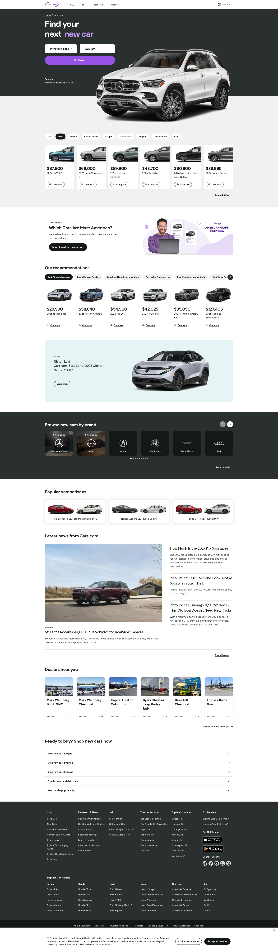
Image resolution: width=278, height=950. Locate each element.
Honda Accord (85, 899)
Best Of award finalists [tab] (88, 277)
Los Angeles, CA (179, 829)
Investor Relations (119, 925)
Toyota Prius (53, 894)
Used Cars (52, 818)
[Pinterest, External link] (228, 863)
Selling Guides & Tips (119, 834)
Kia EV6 (207, 910)
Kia (205, 884)
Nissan (91, 451)
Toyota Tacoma (54, 899)
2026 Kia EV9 (117, 313)
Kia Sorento (209, 894)
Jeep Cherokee (149, 910)
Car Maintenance (149, 845)
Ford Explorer (116, 910)
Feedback (199, 925)
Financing (52, 859)
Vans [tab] (176, 136)
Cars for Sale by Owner (58, 834)
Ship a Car (145, 829)
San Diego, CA (178, 855)
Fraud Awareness (181, 925)
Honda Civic (84, 894)
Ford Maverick (117, 889)
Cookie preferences (188, 941)
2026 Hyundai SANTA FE (186, 315)
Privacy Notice (81, 938)
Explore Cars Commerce (215, 818)
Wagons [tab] (143, 136)
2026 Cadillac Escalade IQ (213, 315)
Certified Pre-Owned (57, 829)
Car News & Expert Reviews (91, 824)
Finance (115, 4)
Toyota (50, 884)
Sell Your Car (115, 818)
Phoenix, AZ (177, 834)
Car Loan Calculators (150, 818)
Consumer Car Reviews (90, 818)
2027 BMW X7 (54, 173)
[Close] (274, 930)
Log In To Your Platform (214, 824)
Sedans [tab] (73, 136)
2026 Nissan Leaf (56, 313)
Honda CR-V (84, 889)
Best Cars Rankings (87, 834)
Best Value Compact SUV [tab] (225, 277)
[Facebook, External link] (210, 863)
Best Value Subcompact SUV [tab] (191, 277)
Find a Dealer (53, 840)
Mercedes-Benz (59, 451)
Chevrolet (177, 884)
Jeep (143, 884)
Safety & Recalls (86, 840)
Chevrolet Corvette (181, 889)
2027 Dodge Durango (217, 173)
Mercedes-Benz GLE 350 (57, 82)
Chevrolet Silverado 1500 (184, 894)
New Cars (52, 824)
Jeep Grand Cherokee (152, 894)
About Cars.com (82, 925)
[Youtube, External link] (216, 863)
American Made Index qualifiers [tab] (123, 277)
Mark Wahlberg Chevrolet (90, 702)
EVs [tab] (49, 136)
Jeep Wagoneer (149, 899)
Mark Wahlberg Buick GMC (58, 702)
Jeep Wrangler (148, 889)
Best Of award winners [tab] (58, 277)
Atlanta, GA (176, 840)
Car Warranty (146, 834)
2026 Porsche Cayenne (118, 174)
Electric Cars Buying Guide (60, 854)
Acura (123, 451)
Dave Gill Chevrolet (182, 702)
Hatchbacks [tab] (126, 136)
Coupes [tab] (109, 136)
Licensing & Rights (156, 925)
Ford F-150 (115, 899)
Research (98, 4)
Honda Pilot (84, 905)
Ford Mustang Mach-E (121, 905)
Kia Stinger (209, 899)
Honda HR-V (84, 910)
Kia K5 (206, 905)
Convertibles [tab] (160, 136)
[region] (139, 938)
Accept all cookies (217, 941)
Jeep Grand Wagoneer (152, 905)
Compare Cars (85, 829)
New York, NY (177, 850)
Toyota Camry (54, 905)
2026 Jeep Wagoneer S (91, 174)
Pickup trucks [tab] (91, 136)
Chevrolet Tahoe (180, 905)
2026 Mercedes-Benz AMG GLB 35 (186, 174)
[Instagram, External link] (222, 863)
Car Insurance (147, 840)
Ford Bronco (116, 894)
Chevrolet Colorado (182, 910)
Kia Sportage (210, 889)
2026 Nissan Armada (90, 313)
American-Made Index (89, 845)
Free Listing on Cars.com (121, 829)
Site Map (144, 850)
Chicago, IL (176, 818)
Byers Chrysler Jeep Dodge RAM (153, 704)
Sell (83, 4)
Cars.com (164, 938)
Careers (139, 925)
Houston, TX (177, 824)
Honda (81, 884)
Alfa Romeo (155, 451)
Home (48, 15)
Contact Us (100, 925)
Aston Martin (187, 451)
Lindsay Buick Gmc (217, 702)
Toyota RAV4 (53, 889)
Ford (112, 884)
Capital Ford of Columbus (122, 702)
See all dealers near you (216, 726)
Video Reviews (85, 850)
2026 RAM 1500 (151, 313)
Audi (219, 451)
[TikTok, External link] (205, 863)
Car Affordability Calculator (153, 824)
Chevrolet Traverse (181, 899)
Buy (72, 4)
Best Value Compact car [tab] (158, 277)
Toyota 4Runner (55, 910)
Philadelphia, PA (179, 845)
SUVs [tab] (60, 136)
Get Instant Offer (117, 824)
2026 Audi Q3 (150, 173)
